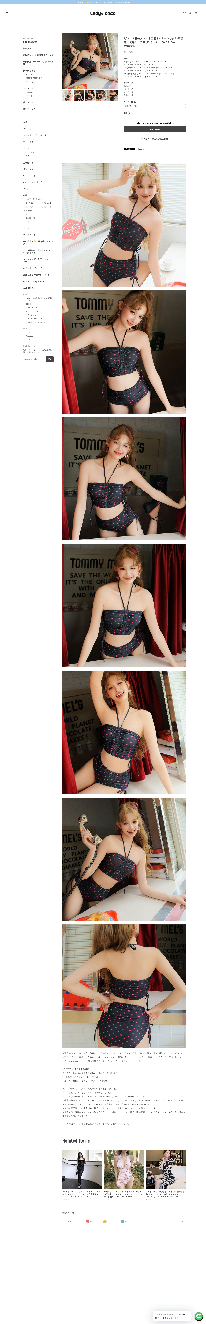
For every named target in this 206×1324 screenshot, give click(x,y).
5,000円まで (30, 74)
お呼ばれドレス (30, 162)
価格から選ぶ (29, 70)
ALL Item (28, 288)
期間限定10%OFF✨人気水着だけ (38, 62)
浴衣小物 (29, 210)
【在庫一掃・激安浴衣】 (35, 199)
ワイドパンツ (29, 176)
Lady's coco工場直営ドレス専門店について (39, 299)
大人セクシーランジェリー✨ (37, 135)
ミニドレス (28, 88)
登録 (49, 359)
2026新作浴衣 (30, 42)
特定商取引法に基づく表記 (36, 322)
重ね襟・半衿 (31, 218)
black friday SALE (33, 281)
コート (26, 228)
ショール (29, 222)
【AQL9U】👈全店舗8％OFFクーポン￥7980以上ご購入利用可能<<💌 (103, 2)
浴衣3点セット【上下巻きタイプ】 (39, 207)
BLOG (28, 304)
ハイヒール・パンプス (33, 182)
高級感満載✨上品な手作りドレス (38, 242)
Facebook (30, 336)
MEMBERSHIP (32, 311)
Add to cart (155, 129)
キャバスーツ (29, 235)
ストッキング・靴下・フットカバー (37, 260)
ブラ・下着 (28, 142)
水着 (25, 122)
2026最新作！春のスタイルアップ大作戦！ (37, 251)
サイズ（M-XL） (131, 102)
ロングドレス (29, 109)
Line (28, 340)
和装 (25, 195)
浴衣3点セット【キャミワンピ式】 (39, 203)
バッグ (26, 189)
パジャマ (27, 129)
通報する (141, 149)
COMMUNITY (31, 308)
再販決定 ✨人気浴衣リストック (38, 55)
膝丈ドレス (28, 102)
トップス (27, 116)
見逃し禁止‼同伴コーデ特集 (36, 275)
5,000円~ (29, 96)
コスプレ (27, 148)
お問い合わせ (31, 315)
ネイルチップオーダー (33, 268)
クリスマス (30, 156)
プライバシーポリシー (34, 319)
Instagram (30, 332)
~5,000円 (29, 92)
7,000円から (30, 82)
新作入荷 (27, 48)
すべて (71, 1221)
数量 (126, 113)
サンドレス (28, 169)
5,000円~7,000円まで (34, 78)
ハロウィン (30, 152)
